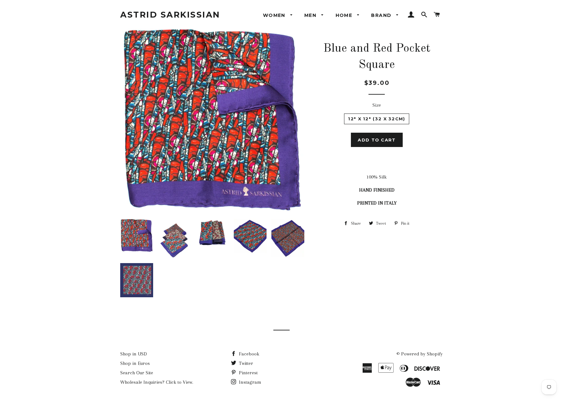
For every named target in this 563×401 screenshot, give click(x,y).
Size (376, 105)
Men (311, 15)
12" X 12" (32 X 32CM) (376, 118)
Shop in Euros (135, 363)
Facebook (248, 354)
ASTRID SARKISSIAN (170, 15)
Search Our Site (136, 373)
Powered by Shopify (422, 354)
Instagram (249, 382)
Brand (382, 15)
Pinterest (248, 373)
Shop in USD (133, 354)
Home (345, 15)
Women (275, 15)
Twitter (245, 363)
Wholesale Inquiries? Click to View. (156, 382)
